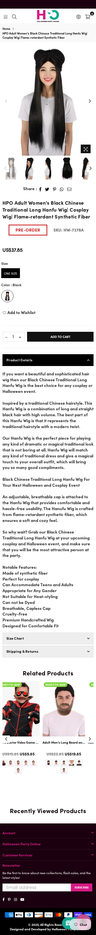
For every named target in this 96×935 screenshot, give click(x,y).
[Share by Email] (69, 189)
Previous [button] (6, 101)
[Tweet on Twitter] (47, 189)
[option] (48, 101)
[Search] (14, 16)
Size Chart (15, 638)
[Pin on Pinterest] (54, 189)
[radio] (10, 273)
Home (6, 29)
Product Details (19, 359)
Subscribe (82, 887)
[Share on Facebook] (40, 189)
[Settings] (78, 16)
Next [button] (90, 101)
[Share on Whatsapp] (62, 189)
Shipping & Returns (22, 651)
